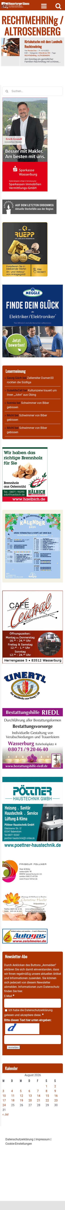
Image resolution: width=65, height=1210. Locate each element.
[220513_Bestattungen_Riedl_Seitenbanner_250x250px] (32, 710)
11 (12, 1095)
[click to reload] (22, 1028)
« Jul (5, 1114)
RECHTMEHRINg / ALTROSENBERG (37, 55)
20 (30, 1100)
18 (12, 1100)
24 (4, 1105)
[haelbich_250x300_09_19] (24, 449)
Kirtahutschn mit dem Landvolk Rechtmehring (43, 44)
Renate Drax (32, 51)
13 (30, 1095)
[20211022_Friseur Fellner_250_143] (24, 859)
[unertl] (24, 673)
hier (20, 991)
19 (21, 1100)
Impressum (43, 1139)
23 (56, 1100)
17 (4, 1100)
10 (4, 1095)
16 (56, 1095)
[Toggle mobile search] (58, 6)
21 (38, 1100)
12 (21, 1095)
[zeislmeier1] (24, 931)
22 (47, 1100)
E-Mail (9, 996)
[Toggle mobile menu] (44, 6)
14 (38, 1095)
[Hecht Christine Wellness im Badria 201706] (24, 894)
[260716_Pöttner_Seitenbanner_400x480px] (32, 779)
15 (47, 1095)
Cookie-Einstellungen (18, 1143)
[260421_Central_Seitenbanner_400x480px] (32, 592)
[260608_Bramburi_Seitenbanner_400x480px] (32, 512)
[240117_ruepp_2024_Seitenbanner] (24, 224)
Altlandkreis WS (44, 53)
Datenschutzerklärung (39, 1010)
